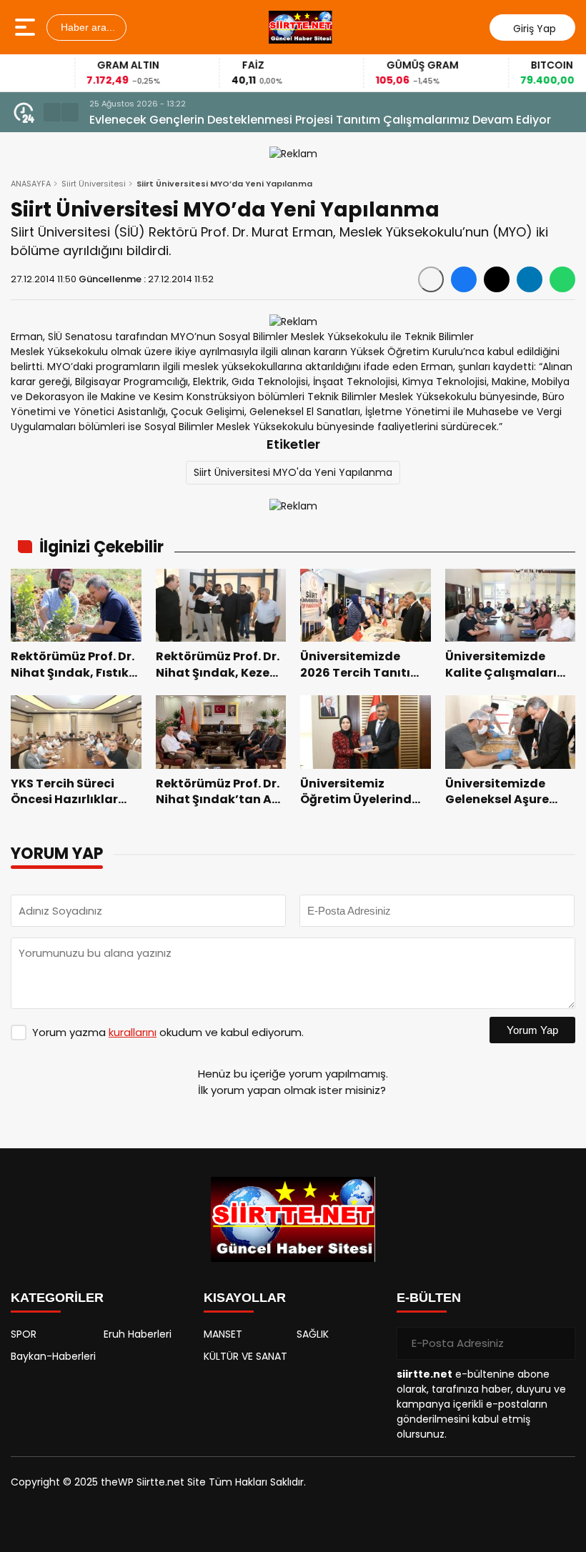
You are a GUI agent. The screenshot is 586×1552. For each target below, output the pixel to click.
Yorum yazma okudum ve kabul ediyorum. (168, 1032)
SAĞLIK (313, 1334)
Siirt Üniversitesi (93, 183)
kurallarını (133, 1032)
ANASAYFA (31, 183)
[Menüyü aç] (27, 27)
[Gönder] (558, 1343)
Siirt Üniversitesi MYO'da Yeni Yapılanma (293, 472)
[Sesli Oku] (431, 279)
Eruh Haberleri (138, 1334)
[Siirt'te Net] (300, 27)
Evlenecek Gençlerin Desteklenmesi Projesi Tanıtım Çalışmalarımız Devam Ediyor (320, 119)
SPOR (23, 1334)
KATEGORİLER (57, 1297)
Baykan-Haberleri (53, 1356)
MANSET (223, 1334)
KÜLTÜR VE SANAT (245, 1356)
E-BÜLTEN (429, 1297)
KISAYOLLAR (245, 1297)
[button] (52, 112)
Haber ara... (86, 27)
